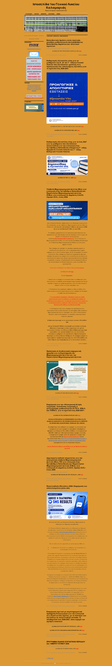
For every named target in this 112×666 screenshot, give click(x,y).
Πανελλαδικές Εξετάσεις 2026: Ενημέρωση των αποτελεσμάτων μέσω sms (67, 487)
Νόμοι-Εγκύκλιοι (62, 55)
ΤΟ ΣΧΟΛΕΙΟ (28, 14)
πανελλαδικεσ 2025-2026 (53, 345)
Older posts (50, 658)
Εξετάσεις (67, 134)
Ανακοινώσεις (54, 55)
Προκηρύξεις (62, 636)
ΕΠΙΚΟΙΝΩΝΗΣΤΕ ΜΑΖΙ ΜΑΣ (34, 49)
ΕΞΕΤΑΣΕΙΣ (51, 14)
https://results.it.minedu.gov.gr (61, 596)
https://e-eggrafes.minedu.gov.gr (72, 436)
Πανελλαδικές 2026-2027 (53, 183)
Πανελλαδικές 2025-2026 (53, 480)
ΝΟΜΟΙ (58, 14)
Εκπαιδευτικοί (61, 134)
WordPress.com (67, 663)
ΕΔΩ (82, 126)
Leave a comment (65, 48)
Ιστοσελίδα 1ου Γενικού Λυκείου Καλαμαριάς (56, 6)
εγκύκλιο (81, 268)
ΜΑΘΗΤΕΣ (43, 14)
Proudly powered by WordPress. (47, 663)
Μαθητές (51, 136)
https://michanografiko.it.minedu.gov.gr (64, 238)
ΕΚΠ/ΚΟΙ (36, 14)
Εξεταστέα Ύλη (61, 181)
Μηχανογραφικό (67, 343)
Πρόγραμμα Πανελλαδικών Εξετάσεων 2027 (34, 90)
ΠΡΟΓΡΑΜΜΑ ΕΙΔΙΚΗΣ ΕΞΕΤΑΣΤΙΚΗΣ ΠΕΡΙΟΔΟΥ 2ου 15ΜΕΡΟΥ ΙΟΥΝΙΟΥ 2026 (66, 642)
